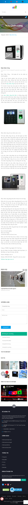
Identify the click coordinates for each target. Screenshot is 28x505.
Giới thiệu (9, 496)
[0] (25, 17)
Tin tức (3, 462)
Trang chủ (3, 34)
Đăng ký (23, 479)
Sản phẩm (4, 459)
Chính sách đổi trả (6, 444)
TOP (14, 406)
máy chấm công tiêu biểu (10, 95)
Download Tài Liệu (6, 337)
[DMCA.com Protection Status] (6, 489)
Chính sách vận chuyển (7, 442)
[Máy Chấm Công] (14, 52)
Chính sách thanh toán (7, 439)
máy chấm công (10, 83)
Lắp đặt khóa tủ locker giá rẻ (8, 288)
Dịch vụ (24, 496)
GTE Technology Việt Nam (18, 501)
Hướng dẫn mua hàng (6, 347)
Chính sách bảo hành (6, 447)
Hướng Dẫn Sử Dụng (6, 343)
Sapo (17, 502)
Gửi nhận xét (6, 327)
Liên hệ (10, 498)
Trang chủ (4, 457)
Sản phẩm (14, 496)
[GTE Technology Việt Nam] (14, 6)
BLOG (6, 498)
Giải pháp (4, 467)
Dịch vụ (3, 464)
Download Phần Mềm (6, 340)
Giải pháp (19, 496)
